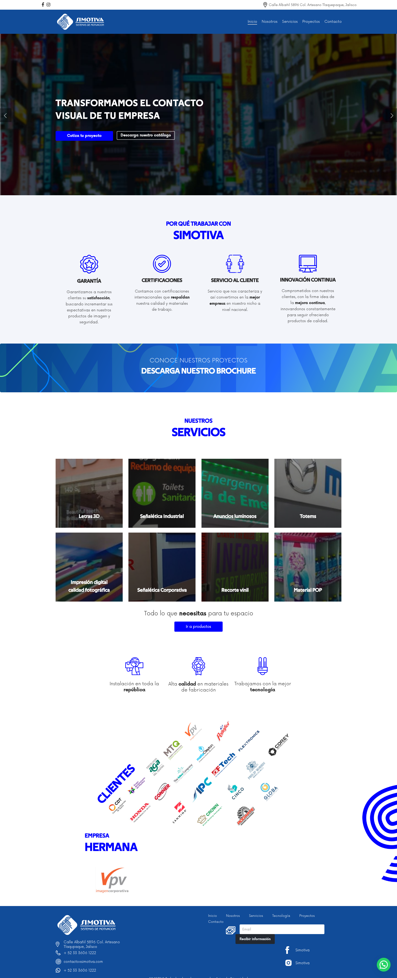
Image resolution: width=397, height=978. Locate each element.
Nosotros (233, 916)
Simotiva (302, 950)
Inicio (212, 916)
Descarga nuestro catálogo (146, 135)
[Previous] (5, 115)
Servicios (256, 916)
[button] (198, 371)
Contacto (216, 922)
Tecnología (281, 916)
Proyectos (307, 916)
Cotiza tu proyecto (84, 136)
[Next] (391, 115)
